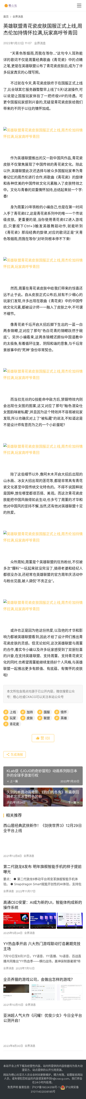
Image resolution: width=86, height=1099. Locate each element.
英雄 (64, 718)
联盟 (47, 718)
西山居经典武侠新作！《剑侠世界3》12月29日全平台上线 (42, 828)
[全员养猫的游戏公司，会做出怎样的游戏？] (43, 992)
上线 (13, 712)
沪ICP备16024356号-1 (46, 1087)
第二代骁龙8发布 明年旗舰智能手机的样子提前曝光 (42, 869)
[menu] (79, 5)
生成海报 (16, 754)
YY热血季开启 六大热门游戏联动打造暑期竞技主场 (41, 946)
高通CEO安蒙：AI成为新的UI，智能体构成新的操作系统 (42, 905)
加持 (30, 712)
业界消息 (40, 43)
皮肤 (30, 718)
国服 (47, 712)
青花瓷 (14, 724)
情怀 (64, 712)
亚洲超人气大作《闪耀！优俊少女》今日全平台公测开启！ (42, 1018)
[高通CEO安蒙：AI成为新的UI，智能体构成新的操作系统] (43, 921)
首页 (6, 16)
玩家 (13, 718)
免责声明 (12, 1087)
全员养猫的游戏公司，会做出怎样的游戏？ (39, 979)
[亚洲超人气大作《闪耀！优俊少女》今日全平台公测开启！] (43, 1033)
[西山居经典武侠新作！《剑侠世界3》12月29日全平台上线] (43, 844)
